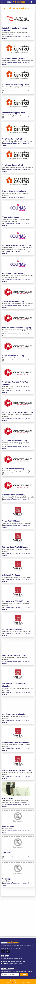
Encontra (16, 2)
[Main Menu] (1, 2)
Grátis (20, 963)
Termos (12, 980)
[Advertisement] (18, 917)
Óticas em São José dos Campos (14, 197)
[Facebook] (3, 951)
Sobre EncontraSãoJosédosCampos (12, 958)
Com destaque (13, 963)
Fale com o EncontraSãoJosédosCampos (14, 961)
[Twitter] (8, 951)
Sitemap (24, 980)
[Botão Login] (31, 1)
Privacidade (18, 980)
